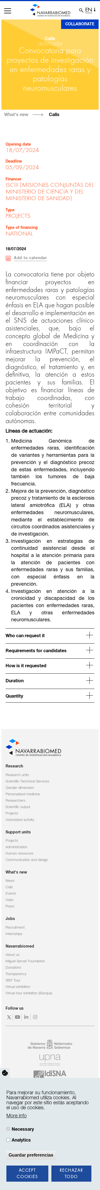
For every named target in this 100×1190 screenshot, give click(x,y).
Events (11, 893)
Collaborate (79, 24)
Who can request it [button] (25, 636)
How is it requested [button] (26, 666)
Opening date (18, 144)
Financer (13, 179)
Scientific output (18, 807)
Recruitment (15, 927)
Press (10, 906)
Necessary (23, 1129)
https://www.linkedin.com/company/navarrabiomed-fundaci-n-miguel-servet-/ (26, 1017)
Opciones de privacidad (5, 1073)
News (10, 881)
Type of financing (22, 228)
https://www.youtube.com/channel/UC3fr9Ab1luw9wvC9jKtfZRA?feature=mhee (17, 1017)
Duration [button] (15, 681)
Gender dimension (20, 788)
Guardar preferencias (31, 1155)
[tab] (50, 635)
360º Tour (13, 980)
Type (10, 210)
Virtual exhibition (18, 987)
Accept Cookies (27, 1173)
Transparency (16, 974)
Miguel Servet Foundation (25, 961)
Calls (54, 114)
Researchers (15, 801)
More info (16, 1115)
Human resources (19, 853)
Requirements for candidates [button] (36, 651)
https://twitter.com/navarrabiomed (9, 1017)
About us (12, 955)
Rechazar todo (71, 1173)
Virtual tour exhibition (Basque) (29, 993)
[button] (7, 10)
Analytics (21, 1140)
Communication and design (27, 860)
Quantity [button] (14, 696)
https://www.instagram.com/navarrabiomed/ (35, 1017)
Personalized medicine (23, 794)
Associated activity (20, 820)
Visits (9, 900)
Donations (13, 968)
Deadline (14, 161)
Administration (16, 847)
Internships (14, 934)
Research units (17, 775)
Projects (12, 813)
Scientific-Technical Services (27, 781)
